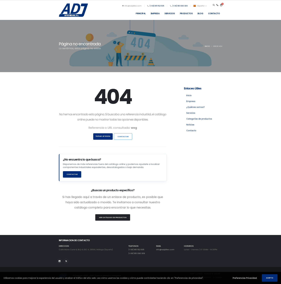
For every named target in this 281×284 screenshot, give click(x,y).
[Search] (214, 5)
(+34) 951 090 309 (180, 6)
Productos (186, 13)
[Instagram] (59, 261)
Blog (200, 13)
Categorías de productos (199, 118)
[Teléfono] (217, 5)
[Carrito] (221, 5)
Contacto (214, 13)
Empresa (155, 13)
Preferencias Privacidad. (245, 278)
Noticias (190, 124)
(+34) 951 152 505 (156, 6)
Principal (141, 13)
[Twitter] (66, 261)
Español (201, 6)
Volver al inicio (103, 136)
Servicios (170, 13)
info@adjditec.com (132, 6)
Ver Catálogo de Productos (112, 217)
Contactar (123, 136)
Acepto (269, 278)
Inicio (207, 46)
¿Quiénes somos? (195, 107)
